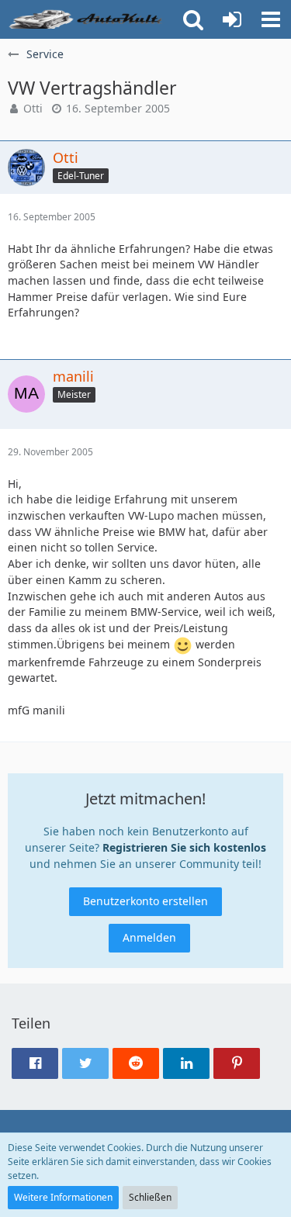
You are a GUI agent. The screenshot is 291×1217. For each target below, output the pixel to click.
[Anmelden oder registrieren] (232, 19)
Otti (33, 108)
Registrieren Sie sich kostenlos (184, 847)
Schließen (150, 1197)
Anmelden (149, 937)
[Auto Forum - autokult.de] (87, 19)
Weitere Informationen (63, 1197)
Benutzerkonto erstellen (145, 901)
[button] (270, 19)
